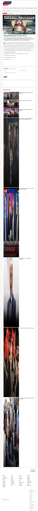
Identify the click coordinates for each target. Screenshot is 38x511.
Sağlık (12, 479)
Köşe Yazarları (21, 482)
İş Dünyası (4, 482)
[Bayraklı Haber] (7, 5)
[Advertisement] (19, 63)
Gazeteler (31, 496)
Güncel (20, 477)
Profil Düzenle (31, 507)
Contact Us (31, 495)
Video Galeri (5, 13)
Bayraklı (28, 477)
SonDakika (12, 481)
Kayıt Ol (31, 500)
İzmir (11, 477)
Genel (4, 479)
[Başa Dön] (36, 509)
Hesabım (31, 497)
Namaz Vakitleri (32, 504)
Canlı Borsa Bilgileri (32, 491)
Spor (20, 481)
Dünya (4, 475)
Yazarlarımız (31, 508)
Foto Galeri (4, 477)
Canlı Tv (31, 493)
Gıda (20, 479)
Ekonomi (20, 475)
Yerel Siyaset (29, 481)
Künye (30, 503)
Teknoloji (12, 482)
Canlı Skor (31, 492)
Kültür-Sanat (5, 478)
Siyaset (12, 478)
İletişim (31, 499)
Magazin (28, 478)
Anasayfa (31, 489)
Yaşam (4, 486)
